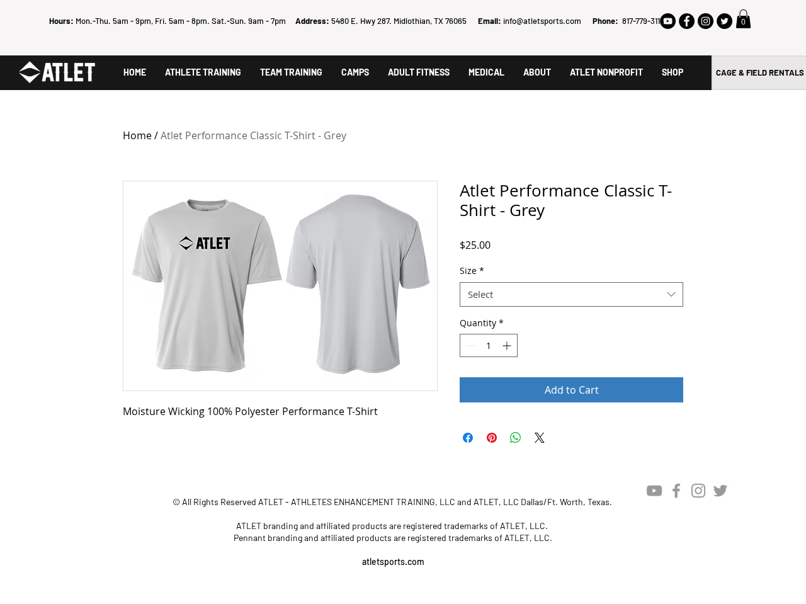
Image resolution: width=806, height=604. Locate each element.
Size (472, 270)
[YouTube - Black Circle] (668, 21)
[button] (743, 18)
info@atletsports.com (542, 21)
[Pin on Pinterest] (491, 437)
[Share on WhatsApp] (515, 437)
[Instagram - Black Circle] (705, 21)
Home (137, 135)
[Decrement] (469, 345)
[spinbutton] (488, 345)
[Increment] (508, 345)
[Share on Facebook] (467, 437)
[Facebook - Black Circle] (687, 21)
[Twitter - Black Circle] (724, 21)
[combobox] (571, 294)
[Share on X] (539, 437)
